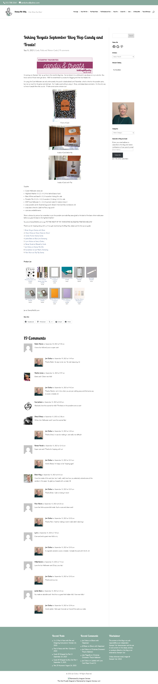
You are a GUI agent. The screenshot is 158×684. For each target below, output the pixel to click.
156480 (30, 281)
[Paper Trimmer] (79, 276)
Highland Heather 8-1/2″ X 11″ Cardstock (67, 300)
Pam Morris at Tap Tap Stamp (34, 253)
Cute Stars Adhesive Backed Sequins (79, 300)
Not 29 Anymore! (59, 666)
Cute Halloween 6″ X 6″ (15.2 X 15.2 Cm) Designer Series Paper (42, 280)
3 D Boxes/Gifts (136, 11)
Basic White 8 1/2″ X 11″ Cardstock (54, 279)
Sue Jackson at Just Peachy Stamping (36, 250)
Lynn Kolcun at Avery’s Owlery (34, 241)
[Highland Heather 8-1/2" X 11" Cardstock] (67, 297)
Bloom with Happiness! (97, 646)
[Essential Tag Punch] (42, 297)
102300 (91, 279)
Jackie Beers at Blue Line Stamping (36, 239)
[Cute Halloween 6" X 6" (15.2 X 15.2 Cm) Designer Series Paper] (42, 276)
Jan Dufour (48, 358)
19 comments (64, 50)
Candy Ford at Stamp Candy (34, 236)
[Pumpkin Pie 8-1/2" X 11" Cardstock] (54, 297)
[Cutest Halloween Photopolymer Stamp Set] (30, 276)
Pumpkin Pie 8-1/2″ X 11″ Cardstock (55, 300)
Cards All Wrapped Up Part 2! (63, 654)
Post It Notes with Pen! (61, 649)
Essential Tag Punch (42, 299)
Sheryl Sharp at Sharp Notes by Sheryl (37, 233)
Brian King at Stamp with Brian (35, 230)
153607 (42, 300)
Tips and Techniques (146, 11)
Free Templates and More (105, 11)
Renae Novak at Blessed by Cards (35, 244)
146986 (67, 302)
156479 (42, 283)
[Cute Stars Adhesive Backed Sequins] (79, 297)
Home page (75, 11)
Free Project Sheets (94, 11)
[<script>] (123, 98)
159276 (54, 281)
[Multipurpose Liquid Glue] (67, 276)
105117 (54, 302)
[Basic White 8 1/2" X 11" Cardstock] (54, 276)
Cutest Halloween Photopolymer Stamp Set (30, 279)
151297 (30, 300)
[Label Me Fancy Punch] (30, 297)
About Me (115, 11)
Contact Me (122, 11)
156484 (79, 302)
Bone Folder (91, 278)
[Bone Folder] (91, 276)
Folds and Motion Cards (49, 50)
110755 (66, 279)
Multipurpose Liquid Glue (67, 278)
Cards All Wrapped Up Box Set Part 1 (65, 660)
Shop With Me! (84, 11)
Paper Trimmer (79, 278)
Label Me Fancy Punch (30, 299)
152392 (79, 279)
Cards (129, 11)
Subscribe (118, 155)
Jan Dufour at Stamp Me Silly (34, 247)
